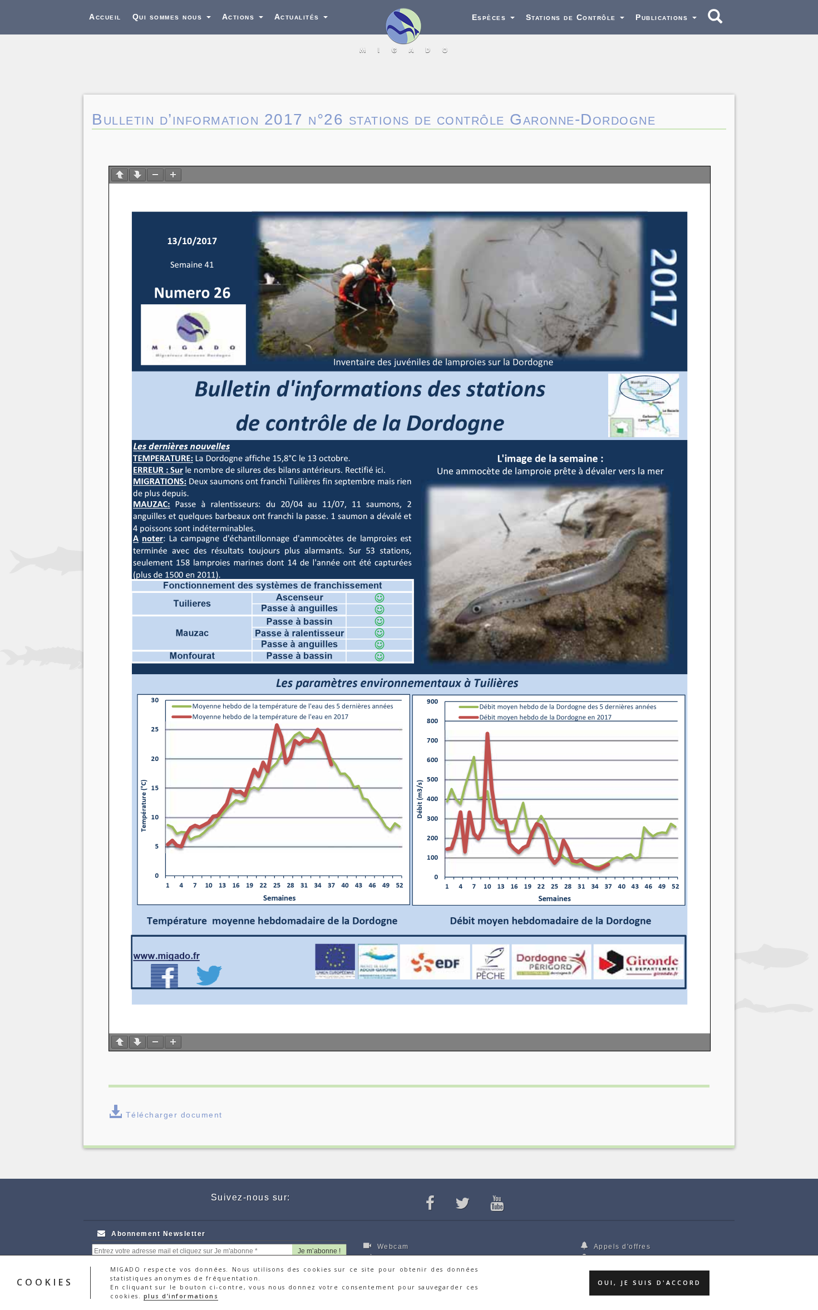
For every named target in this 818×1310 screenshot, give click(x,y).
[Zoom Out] (155, 175)
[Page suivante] (137, 175)
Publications (663, 17)
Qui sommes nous (168, 16)
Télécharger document (174, 1114)
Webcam (391, 1246)
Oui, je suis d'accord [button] (649, 1283)
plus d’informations (181, 1296)
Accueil (105, 16)
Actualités (298, 16)
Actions (240, 16)
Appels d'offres (621, 1246)
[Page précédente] (119, 175)
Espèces (490, 17)
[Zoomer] (173, 175)
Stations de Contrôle (572, 17)
